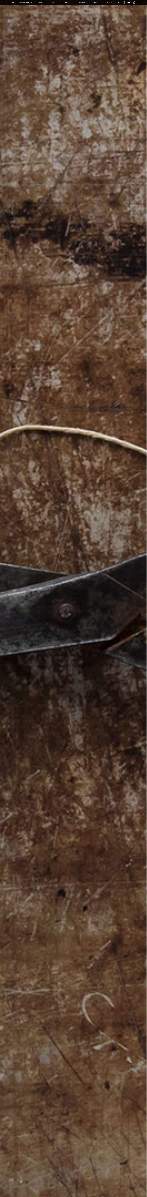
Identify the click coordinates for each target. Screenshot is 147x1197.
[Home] (13, 2)
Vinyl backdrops (23, 2)
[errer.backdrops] (124, 3)
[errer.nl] (129, 2)
